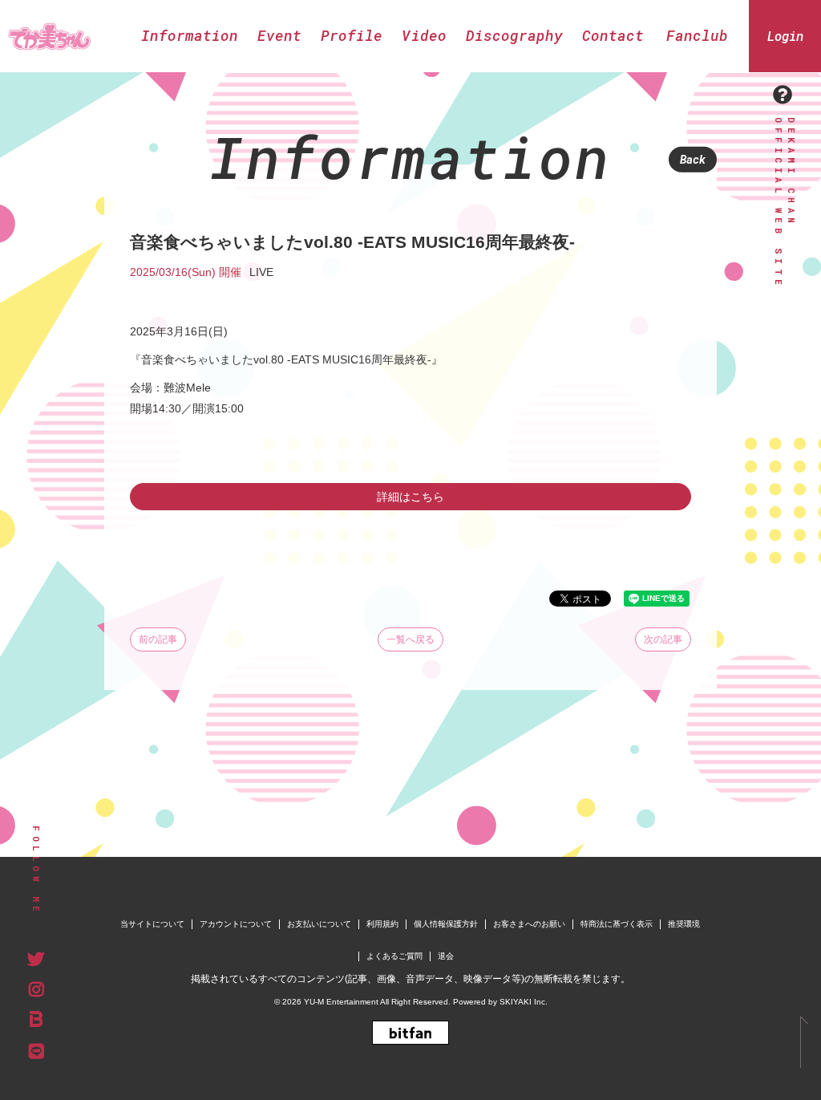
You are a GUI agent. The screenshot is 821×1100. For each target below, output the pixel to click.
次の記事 (663, 639)
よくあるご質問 (394, 956)
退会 (446, 956)
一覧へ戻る (410, 639)
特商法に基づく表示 (616, 923)
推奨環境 (684, 923)
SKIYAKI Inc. (523, 1001)
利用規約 (382, 923)
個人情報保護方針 (446, 923)
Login (785, 35)
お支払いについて (319, 923)
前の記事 (158, 639)
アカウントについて (236, 923)
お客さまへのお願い (529, 923)
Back (693, 159)
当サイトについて (152, 923)
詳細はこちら (410, 496)
